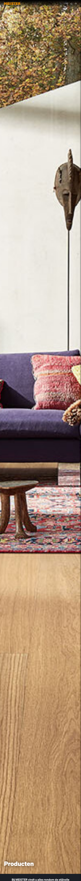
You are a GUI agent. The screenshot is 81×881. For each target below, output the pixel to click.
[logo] (12, 3)
